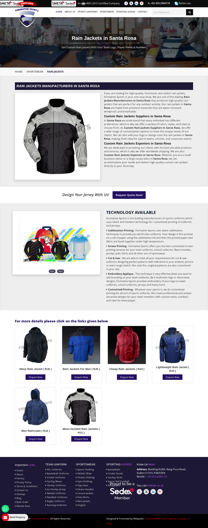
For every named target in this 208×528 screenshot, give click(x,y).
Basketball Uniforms (57, 473)
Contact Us (22, 490)
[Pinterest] (141, 3)
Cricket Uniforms (55, 477)
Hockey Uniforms (56, 485)
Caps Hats (82, 485)
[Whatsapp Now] (5, 508)
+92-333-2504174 (160, 3)
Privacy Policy (24, 482)
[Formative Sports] (27, 14)
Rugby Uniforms (55, 501)
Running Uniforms (56, 505)
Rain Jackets (83, 501)
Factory (20, 478)
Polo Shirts (83, 497)
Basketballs (113, 469)
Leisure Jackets (85, 493)
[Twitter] (131, 3)
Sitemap (20, 494)
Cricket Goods (115, 473)
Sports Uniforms (87, 11)
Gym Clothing (84, 481)
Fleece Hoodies (85, 489)
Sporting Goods (125, 11)
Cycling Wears (54, 481)
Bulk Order (22, 502)
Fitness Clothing (86, 477)
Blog (18, 498)
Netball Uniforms (55, 493)
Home (59, 11)
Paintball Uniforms (56, 497)
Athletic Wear (84, 473)
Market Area (23, 505)
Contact (142, 11)
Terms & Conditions (27, 486)
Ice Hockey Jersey (56, 489)
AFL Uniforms (54, 469)
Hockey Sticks (115, 477)
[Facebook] (126, 3)
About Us (70, 11)
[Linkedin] (136, 3)
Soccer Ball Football (118, 481)
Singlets (81, 505)
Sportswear (107, 11)
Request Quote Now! (129, 195)
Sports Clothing (85, 469)
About (19, 474)
